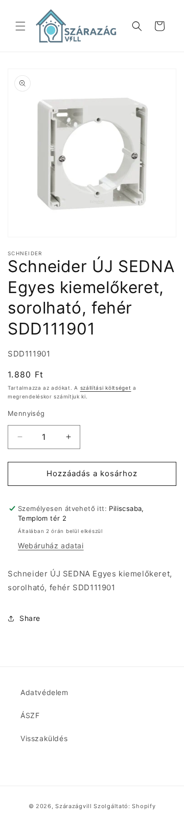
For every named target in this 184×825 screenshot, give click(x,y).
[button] (20, 26)
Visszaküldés (43, 738)
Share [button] (29, 618)
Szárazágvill (73, 806)
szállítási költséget (105, 388)
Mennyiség (26, 413)
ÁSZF (29, 715)
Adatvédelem (44, 692)
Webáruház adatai (51, 545)
